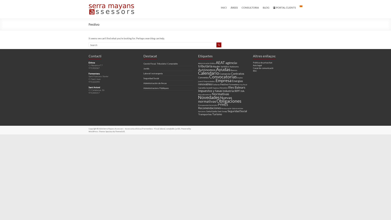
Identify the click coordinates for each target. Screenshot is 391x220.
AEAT (220, 62)
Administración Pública (206, 63)
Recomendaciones (209, 108)
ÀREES (234, 7)
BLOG (266, 7)
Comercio (224, 73)
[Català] (301, 7)
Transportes (205, 114)
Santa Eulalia (211, 111)
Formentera (234, 84)
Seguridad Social (151, 78)
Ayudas (223, 69)
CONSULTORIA (250, 7)
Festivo (224, 84)
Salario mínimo (237, 108)
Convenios (203, 77)
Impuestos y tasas (210, 91)
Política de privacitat (262, 62)
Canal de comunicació (263, 68)
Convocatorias (223, 76)
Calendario (208, 73)
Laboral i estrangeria (153, 73)
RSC (255, 71)
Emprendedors (209, 81)
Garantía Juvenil (205, 88)
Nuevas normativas (215, 99)
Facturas (216, 84)
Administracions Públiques (156, 88)
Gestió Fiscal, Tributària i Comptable (160, 63)
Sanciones (202, 111)
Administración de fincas (155, 83)
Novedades (209, 97)
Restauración (226, 108)
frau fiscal (243, 85)
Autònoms (234, 66)
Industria (228, 91)
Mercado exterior (204, 94)
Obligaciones (229, 101)
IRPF (237, 91)
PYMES (223, 104)
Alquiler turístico (221, 66)
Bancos (234, 70)
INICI (224, 7)
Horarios (224, 88)
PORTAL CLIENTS (286, 7)
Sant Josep (222, 111)
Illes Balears (236, 87)
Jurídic (146, 68)
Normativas (220, 94)
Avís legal (257, 65)
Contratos (237, 73)
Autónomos (207, 70)
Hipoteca (216, 88)
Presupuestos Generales (207, 105)
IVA (242, 91)
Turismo (217, 114)
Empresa (224, 80)
